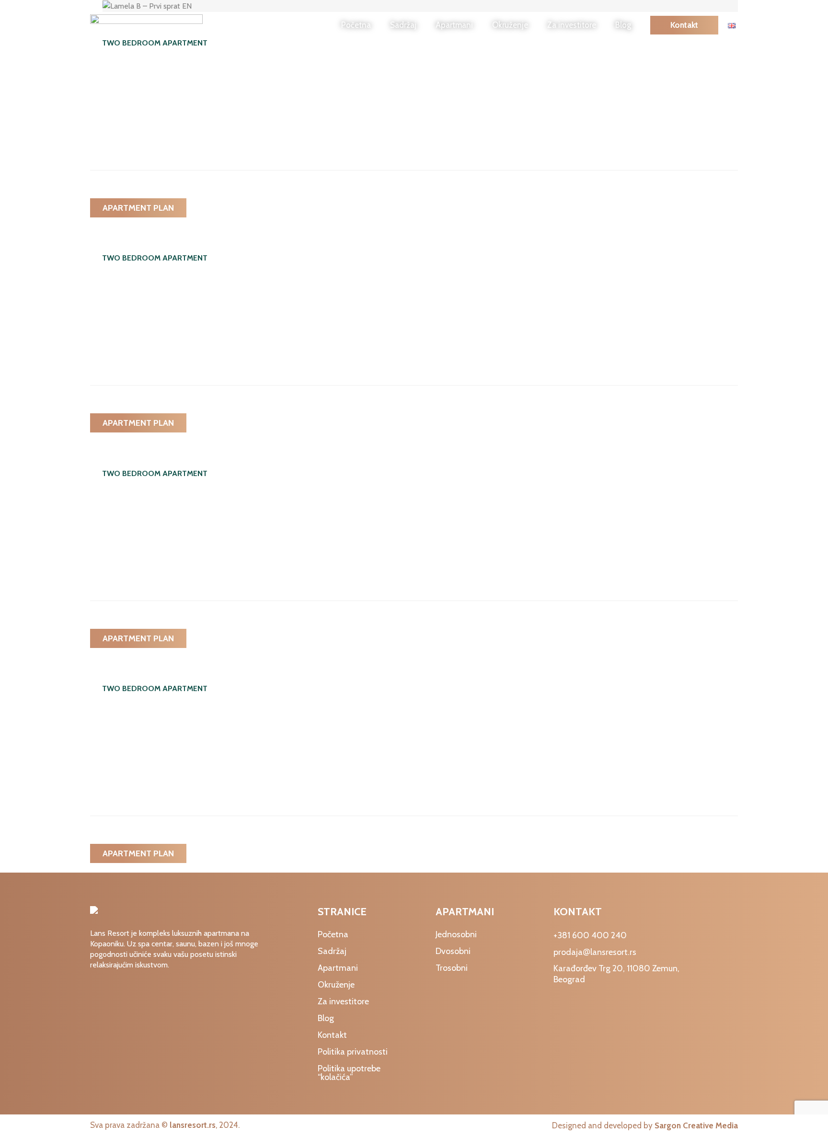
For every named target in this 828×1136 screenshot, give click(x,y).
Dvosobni (453, 951)
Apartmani (454, 25)
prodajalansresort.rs (594, 952)
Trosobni (452, 968)
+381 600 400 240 (590, 935)
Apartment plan (138, 208)
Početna (356, 25)
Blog (623, 25)
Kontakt (684, 25)
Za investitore (571, 25)
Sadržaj (403, 25)
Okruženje (510, 25)
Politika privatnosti (353, 1051)
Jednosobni (456, 934)
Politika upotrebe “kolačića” (349, 1072)
